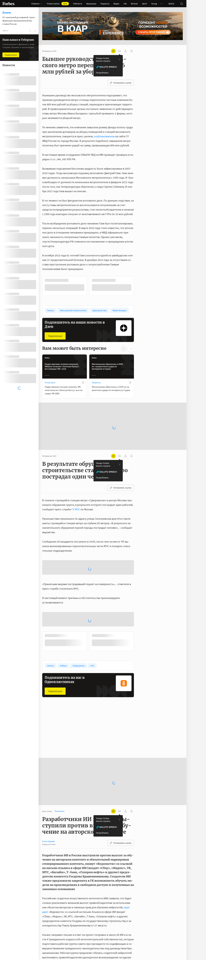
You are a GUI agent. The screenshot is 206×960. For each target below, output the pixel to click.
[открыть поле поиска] (181, 3)
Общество (96, 382)
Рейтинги (77, 3)
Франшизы (91, 3)
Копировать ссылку (122, 82)
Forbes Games (57, 3)
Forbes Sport (50, 382)
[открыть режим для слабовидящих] (113, 51)
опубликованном (104, 136)
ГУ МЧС (75, 509)
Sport (144, 3)
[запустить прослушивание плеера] (119, 51)
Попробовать (102, 72)
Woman (134, 3)
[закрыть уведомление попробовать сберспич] (119, 59)
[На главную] (8, 3)
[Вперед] (138, 285)
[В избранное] (83, 280)
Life (125, 3)
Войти (171, 3)
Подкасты (104, 3)
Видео (116, 3)
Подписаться (55, 335)
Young (154, 3)
